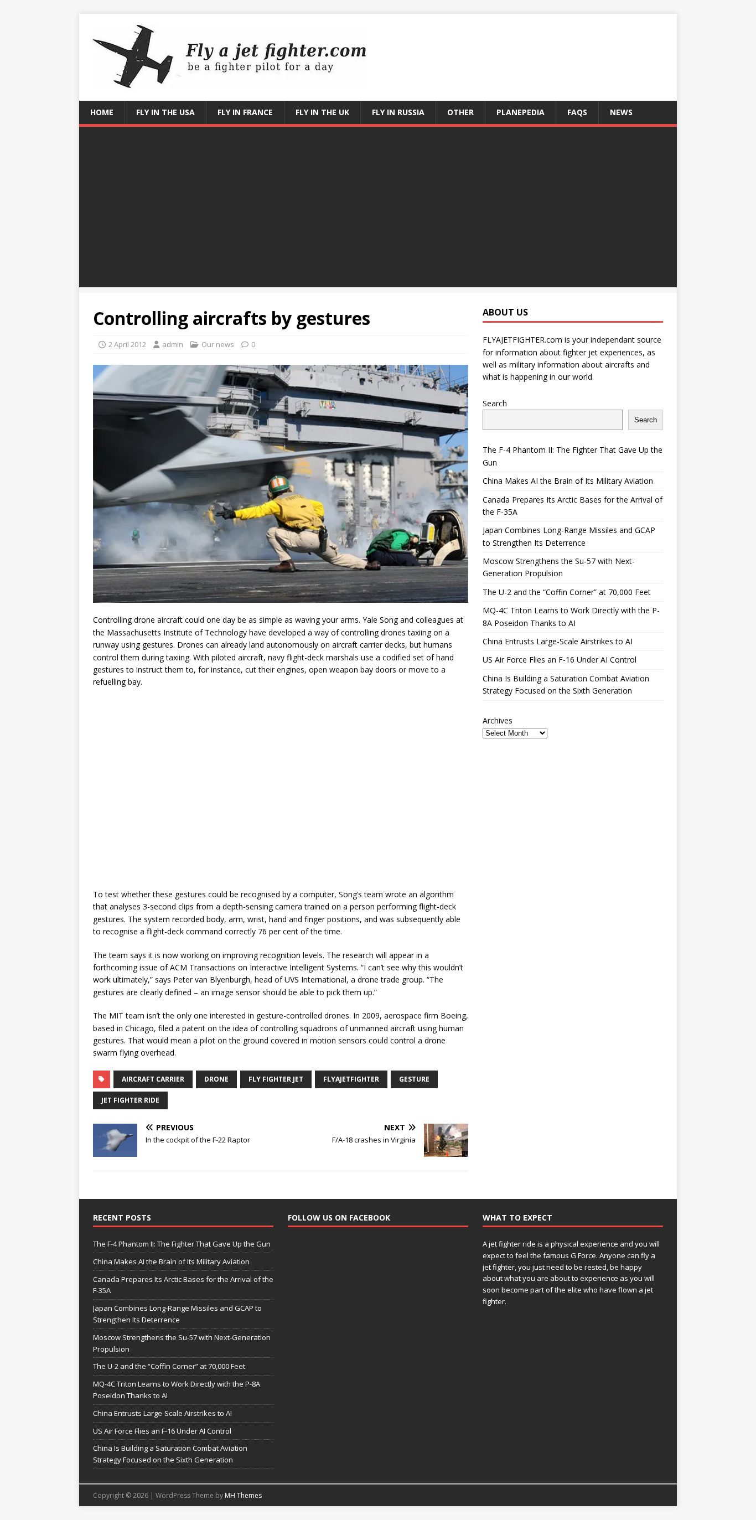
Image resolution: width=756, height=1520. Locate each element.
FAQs (577, 112)
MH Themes (243, 1495)
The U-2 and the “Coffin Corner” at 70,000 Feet (567, 592)
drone (216, 1079)
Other (460, 112)
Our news (217, 344)
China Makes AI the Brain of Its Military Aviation (568, 480)
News (621, 112)
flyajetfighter (351, 1079)
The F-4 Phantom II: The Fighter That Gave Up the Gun (182, 1244)
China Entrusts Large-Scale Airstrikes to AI (558, 641)
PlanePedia (520, 112)
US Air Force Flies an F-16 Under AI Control (559, 659)
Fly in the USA (165, 112)
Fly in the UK (322, 112)
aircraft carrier (153, 1079)
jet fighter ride (130, 1100)
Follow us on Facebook (339, 1217)
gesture (414, 1079)
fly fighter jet (275, 1079)
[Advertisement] (378, 209)
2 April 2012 (127, 344)
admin (172, 344)
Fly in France (245, 112)
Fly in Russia (398, 112)
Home (101, 112)
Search (495, 403)
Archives (497, 720)
